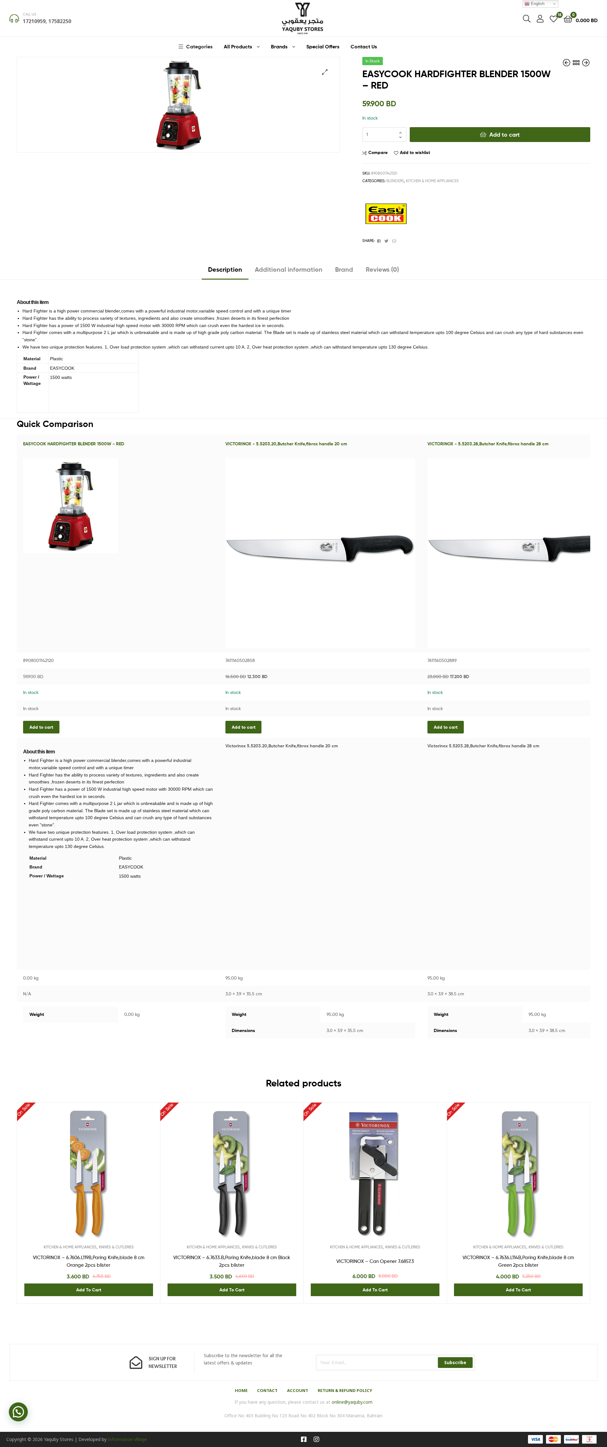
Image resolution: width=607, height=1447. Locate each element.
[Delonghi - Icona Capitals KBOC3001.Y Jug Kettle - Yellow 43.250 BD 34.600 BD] (567, 62)
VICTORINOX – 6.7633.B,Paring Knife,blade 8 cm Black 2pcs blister (231, 1261)
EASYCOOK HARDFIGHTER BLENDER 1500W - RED (73, 444)
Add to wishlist (415, 152)
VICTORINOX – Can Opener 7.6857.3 (375, 1261)
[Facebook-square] (304, 1439)
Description (225, 269)
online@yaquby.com (352, 1402)
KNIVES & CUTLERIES (116, 1247)
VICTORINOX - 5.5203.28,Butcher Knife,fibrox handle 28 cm (488, 444)
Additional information (288, 269)
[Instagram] (316, 1439)
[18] (553, 18)
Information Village (127, 1439)
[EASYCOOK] (386, 214)
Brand (344, 269)
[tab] (225, 271)
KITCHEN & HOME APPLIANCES (432, 180)
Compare (378, 152)
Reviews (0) (382, 269)
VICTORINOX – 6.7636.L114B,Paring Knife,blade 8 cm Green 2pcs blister (518, 1261)
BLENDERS (395, 180)
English (537, 3)
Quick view (104, 1181)
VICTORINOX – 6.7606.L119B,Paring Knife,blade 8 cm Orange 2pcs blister (88, 1261)
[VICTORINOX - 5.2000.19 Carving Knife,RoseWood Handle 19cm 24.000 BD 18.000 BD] (585, 62)
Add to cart (504, 134)
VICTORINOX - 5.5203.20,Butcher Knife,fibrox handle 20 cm (286, 444)
